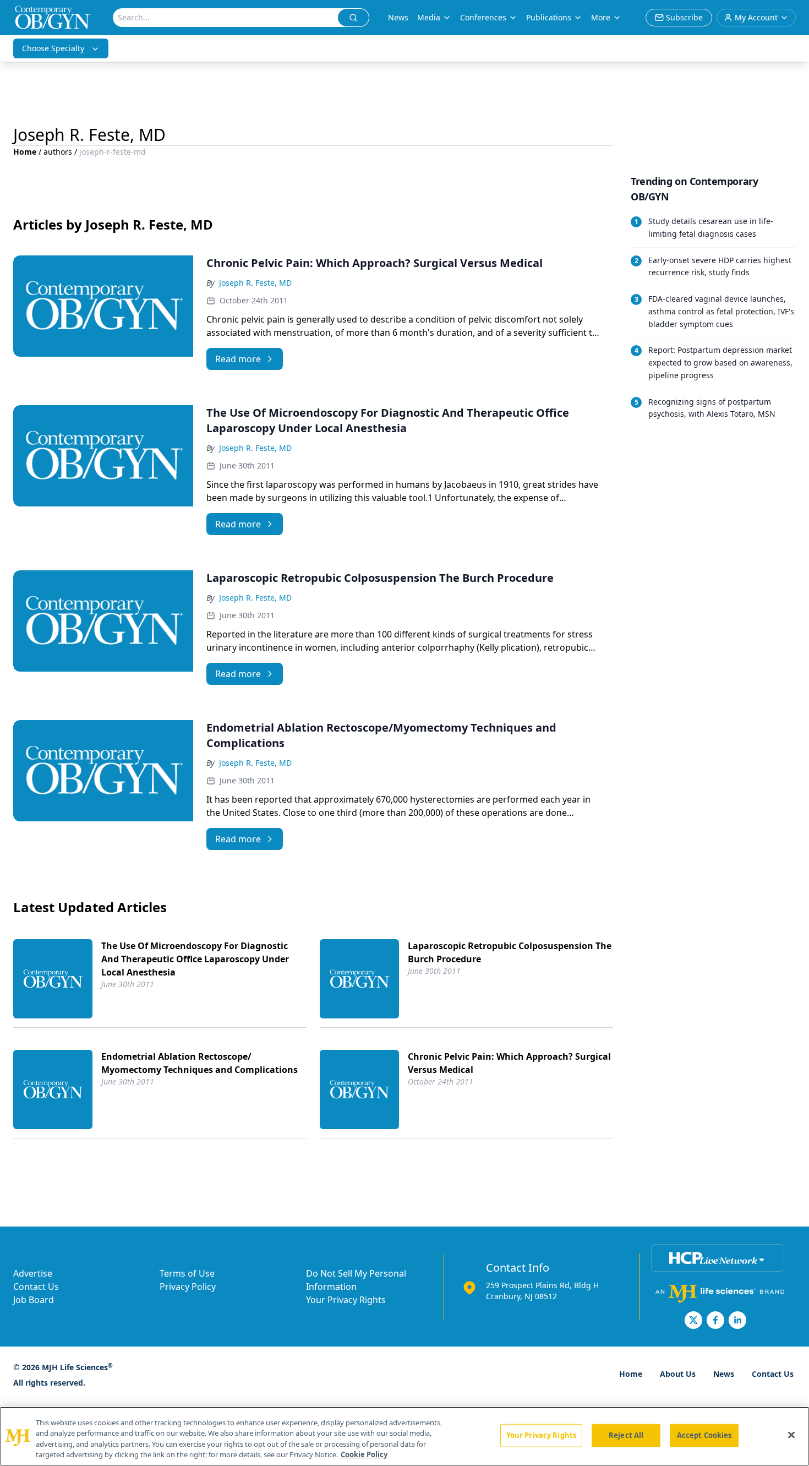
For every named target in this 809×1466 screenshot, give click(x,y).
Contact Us (36, 1286)
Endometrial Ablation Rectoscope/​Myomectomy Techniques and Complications (199, 1063)
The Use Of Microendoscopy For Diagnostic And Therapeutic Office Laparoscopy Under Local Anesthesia (195, 959)
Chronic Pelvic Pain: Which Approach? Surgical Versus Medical (509, 1063)
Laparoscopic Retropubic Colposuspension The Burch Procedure (509, 952)
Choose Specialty (53, 48)
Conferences (483, 17)
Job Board (33, 1300)
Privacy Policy (188, 1286)
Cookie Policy (364, 1454)
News (398, 17)
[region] (404, 1436)
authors (57, 151)
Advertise (32, 1273)
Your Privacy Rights (346, 1300)
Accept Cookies (704, 1435)
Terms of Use (187, 1273)
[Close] (791, 1435)
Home (24, 151)
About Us (678, 1374)
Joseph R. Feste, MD (255, 282)
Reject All (626, 1435)
